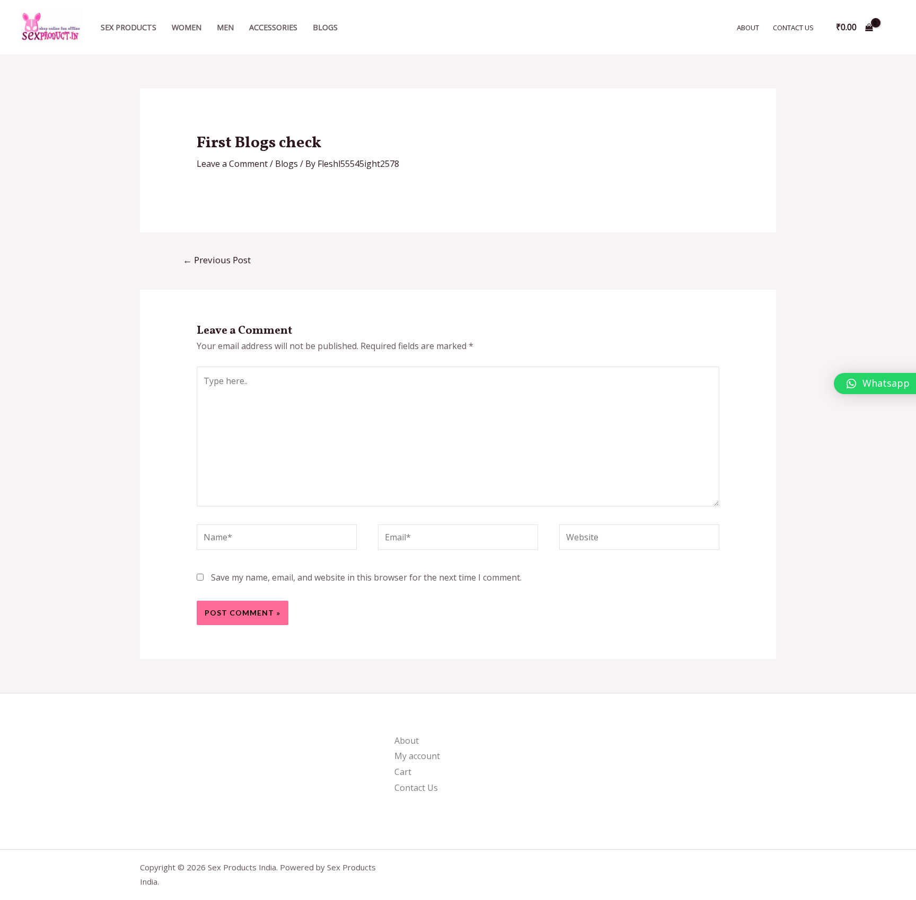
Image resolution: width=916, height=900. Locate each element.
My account (417, 756)
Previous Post (217, 260)
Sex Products (128, 27)
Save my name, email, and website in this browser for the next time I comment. (366, 577)
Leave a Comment (232, 164)
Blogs (325, 27)
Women (186, 27)
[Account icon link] (892, 27)
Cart (402, 772)
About (748, 27)
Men (225, 27)
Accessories (273, 27)
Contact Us (793, 27)
